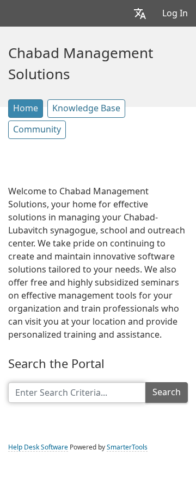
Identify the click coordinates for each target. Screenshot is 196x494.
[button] (140, 13)
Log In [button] (175, 13)
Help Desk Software (38, 447)
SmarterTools (127, 447)
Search (166, 392)
